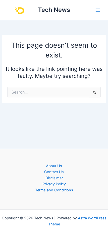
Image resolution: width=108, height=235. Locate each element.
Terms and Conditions (54, 190)
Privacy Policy (54, 184)
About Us (54, 166)
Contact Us (54, 172)
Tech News (54, 9)
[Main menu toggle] (97, 10)
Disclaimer (54, 178)
